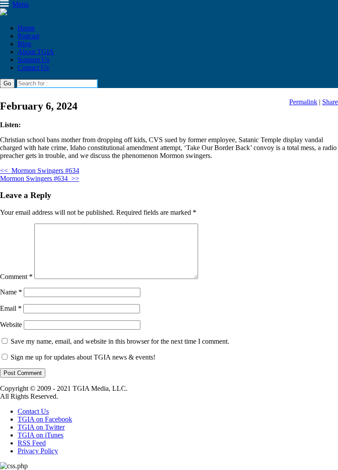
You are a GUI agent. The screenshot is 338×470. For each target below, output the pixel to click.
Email (11, 308)
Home (26, 28)
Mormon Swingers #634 (39, 170)
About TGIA (36, 51)
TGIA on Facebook (45, 419)
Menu (20, 4)
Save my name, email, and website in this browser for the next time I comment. (120, 341)
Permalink (303, 102)
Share (330, 102)
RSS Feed (32, 443)
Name (11, 292)
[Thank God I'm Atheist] (3, 13)
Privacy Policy (38, 451)
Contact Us (33, 67)
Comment (16, 276)
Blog (24, 44)
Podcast (28, 36)
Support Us (33, 59)
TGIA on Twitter (41, 427)
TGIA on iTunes (40, 435)
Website (11, 324)
